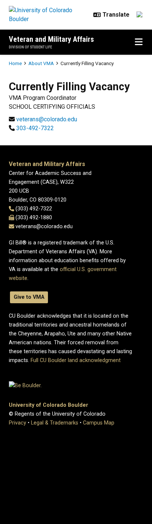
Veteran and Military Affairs (51, 39)
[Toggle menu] (138, 42)
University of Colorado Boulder (48, 405)
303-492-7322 (35, 128)
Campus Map (98, 423)
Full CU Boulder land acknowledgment (76, 360)
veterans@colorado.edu (46, 119)
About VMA (41, 63)
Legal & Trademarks (54, 423)
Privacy (17, 423)
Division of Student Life (30, 47)
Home (15, 63)
